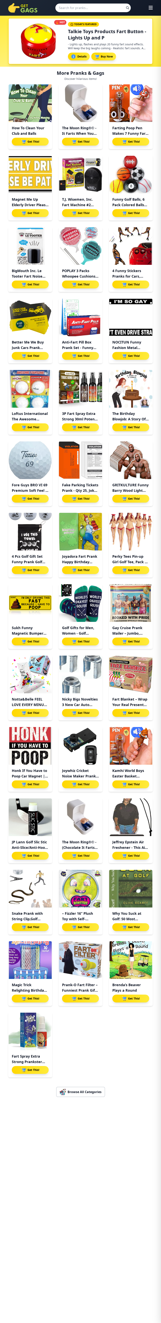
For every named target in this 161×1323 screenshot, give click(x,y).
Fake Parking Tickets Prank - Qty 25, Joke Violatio (80, 490)
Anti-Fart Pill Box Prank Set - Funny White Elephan (77, 347)
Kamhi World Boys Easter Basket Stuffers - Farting (128, 776)
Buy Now (107, 56)
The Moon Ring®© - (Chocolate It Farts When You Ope (79, 847)
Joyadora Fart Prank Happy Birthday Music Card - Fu (79, 562)
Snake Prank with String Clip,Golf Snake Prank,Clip (27, 919)
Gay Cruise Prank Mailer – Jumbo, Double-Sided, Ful (127, 633)
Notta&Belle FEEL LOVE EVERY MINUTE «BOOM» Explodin (30, 705)
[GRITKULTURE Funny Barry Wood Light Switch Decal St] (130, 460)
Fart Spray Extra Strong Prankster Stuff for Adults (27, 1062)
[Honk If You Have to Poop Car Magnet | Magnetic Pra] (30, 746)
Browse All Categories (85, 1092)
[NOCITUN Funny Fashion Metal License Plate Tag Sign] (130, 317)
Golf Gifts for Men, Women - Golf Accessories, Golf (78, 633)
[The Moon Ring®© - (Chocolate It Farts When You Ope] (80, 817)
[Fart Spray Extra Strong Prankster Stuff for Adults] (30, 1031)
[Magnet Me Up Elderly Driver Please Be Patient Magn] (30, 174)
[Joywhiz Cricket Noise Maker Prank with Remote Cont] (80, 746)
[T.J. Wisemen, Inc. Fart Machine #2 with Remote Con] (80, 174)
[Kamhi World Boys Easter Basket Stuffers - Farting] (130, 746)
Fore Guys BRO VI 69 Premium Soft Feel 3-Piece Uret (30, 490)
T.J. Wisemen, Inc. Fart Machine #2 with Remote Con (77, 205)
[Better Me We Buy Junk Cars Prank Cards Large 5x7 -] (30, 317)
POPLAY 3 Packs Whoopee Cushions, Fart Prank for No (79, 276)
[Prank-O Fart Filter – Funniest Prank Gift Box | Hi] (80, 960)
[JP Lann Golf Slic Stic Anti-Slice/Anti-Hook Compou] (30, 817)
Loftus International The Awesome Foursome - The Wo (30, 419)
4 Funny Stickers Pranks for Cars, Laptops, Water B (127, 276)
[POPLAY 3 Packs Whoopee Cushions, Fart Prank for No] (80, 246)
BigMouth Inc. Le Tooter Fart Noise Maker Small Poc (27, 276)
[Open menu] (151, 8)
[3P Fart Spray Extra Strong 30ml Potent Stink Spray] (80, 389)
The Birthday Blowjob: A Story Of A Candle (130, 419)
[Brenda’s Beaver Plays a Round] (130, 960)
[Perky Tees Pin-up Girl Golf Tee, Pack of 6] (130, 531)
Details (82, 56)
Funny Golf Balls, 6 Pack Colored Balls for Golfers (128, 205)
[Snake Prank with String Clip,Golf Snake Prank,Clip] (30, 889)
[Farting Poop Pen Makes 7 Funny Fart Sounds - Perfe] (130, 103)
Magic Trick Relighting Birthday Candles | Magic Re (29, 990)
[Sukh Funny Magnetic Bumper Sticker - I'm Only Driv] (30, 603)
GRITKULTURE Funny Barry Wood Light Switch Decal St (130, 490)
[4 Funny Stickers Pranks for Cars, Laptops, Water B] (130, 246)
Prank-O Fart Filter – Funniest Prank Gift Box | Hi (80, 990)
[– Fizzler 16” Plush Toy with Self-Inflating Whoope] (80, 889)
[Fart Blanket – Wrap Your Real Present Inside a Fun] (130, 674)
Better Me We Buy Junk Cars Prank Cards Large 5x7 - (28, 347)
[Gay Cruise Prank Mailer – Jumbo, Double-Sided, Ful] (130, 603)
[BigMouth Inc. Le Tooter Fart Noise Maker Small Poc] (30, 246)
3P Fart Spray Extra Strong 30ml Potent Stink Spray (79, 419)
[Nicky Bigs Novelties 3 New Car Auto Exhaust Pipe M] (80, 674)
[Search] (127, 7)
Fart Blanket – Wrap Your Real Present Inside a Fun (129, 705)
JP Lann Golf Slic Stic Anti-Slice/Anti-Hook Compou (29, 847)
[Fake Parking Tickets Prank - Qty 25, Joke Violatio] (80, 460)
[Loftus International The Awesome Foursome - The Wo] (30, 389)
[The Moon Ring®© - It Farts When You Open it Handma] (80, 103)
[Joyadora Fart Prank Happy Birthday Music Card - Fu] (80, 531)
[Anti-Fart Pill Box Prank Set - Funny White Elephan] (80, 317)
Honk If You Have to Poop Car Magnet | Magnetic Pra (29, 776)
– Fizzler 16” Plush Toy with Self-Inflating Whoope (77, 919)
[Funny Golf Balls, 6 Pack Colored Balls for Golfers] (130, 174)
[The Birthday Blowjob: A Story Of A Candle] (130, 389)
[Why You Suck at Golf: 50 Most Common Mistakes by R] (130, 889)
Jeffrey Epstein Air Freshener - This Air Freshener (129, 847)
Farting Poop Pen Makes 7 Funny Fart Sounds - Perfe (129, 133)
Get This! (33, 141)
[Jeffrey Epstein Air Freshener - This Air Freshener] (130, 817)
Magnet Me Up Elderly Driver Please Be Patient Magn (30, 205)
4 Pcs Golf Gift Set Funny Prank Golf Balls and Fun (27, 562)
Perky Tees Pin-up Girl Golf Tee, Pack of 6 (130, 562)
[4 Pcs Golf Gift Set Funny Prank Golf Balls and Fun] (30, 531)
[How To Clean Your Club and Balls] (30, 103)
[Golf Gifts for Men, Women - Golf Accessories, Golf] (80, 603)
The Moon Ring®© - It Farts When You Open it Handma (79, 133)
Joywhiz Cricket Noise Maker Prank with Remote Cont (79, 776)
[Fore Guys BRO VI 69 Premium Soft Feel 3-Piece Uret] (30, 460)
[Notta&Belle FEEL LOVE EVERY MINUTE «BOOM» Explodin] (30, 674)
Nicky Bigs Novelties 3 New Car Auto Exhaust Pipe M (80, 705)
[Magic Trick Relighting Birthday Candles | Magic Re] (30, 960)
